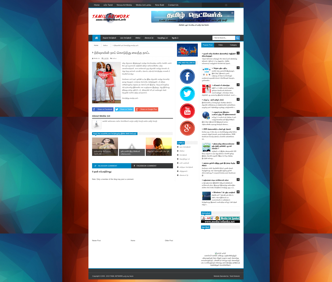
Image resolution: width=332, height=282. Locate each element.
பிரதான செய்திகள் (109, 38)
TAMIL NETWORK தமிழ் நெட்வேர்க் (121, 276)
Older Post (169, 241)
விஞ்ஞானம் (183, 171)
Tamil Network (235, 276)
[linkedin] (231, 5)
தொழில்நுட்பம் (163, 38)
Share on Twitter (126, 109)
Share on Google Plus (148, 109)
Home (97, 5)
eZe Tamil (108, 5)
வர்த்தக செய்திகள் (186, 167)
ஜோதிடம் (175, 38)
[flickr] (220, 5)
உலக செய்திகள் (125, 38)
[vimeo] (215, 5)
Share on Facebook (105, 109)
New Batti (159, 5)
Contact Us (173, 5)
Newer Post (96, 241)
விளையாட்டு (149, 38)
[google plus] (237, 5)
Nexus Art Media (124, 5)
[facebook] (204, 5)
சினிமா (138, 38)
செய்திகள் (183, 155)
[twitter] (209, 5)
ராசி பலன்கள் (184, 163)
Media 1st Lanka (143, 5)
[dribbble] (226, 5)
